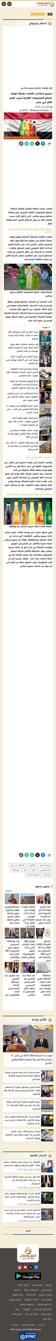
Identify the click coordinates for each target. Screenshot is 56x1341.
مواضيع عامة (47, 1299)
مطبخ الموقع (18, 1295)
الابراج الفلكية (17, 1314)
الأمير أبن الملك (42, 107)
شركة (49, 543)
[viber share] (26, 143)
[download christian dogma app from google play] (28, 1276)
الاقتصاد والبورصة (31, 1299)
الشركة (43, 540)
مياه (37, 558)
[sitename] (28, 1253)
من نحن (41, 1325)
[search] (3, 3)
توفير (10, 481)
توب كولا (47, 875)
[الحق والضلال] (50, 14)
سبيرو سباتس (45, 865)
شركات (28, 474)
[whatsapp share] (32, 143)
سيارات (17, 1309)
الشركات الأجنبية (33, 875)
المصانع (21, 865)
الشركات (32, 302)
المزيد (28, 1231)
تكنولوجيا (26, 1309)
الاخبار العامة (37, 1285)
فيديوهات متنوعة (31, 1290)
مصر (12, 865)
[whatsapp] (21, 143)
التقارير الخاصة (23, 1285)
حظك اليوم (47, 1319)
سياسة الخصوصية (28, 1325)
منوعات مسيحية (45, 1295)
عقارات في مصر (32, 1314)
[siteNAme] (46, 4)
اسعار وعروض (37, 14)
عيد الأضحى (10, 466)
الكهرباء (30, 485)
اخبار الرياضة (31, 1295)
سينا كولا (16, 870)
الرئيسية (48, 1285)
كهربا (34, 870)
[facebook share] (43, 143)
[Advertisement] (28, 56)
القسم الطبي (46, 1290)
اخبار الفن (17, 1290)
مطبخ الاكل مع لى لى (43, 1309)
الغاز (22, 474)
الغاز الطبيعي (37, 477)
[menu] (9, 3)
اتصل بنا (15, 1325)
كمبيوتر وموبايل (15, 1299)
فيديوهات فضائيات (26, 1304)
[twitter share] (37, 143)
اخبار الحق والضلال (44, 1304)
